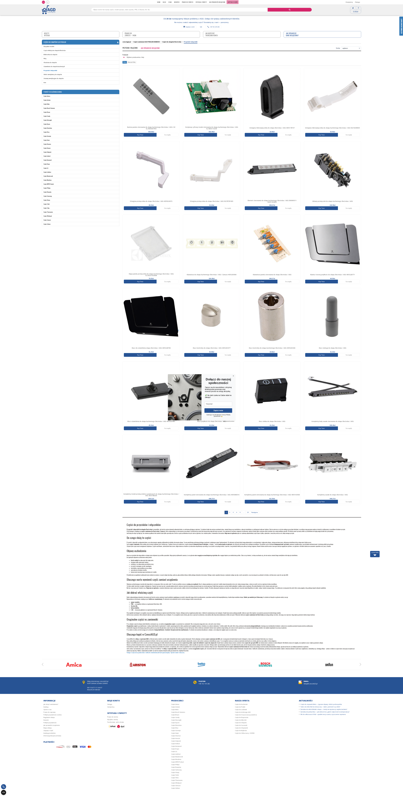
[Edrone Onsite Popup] (201, 398)
